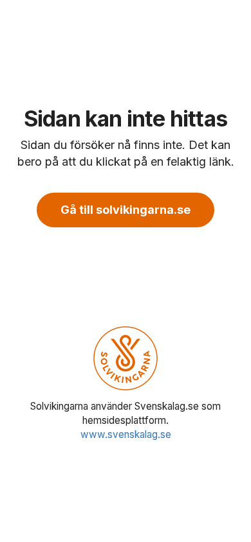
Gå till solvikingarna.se (125, 209)
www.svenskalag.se (125, 434)
